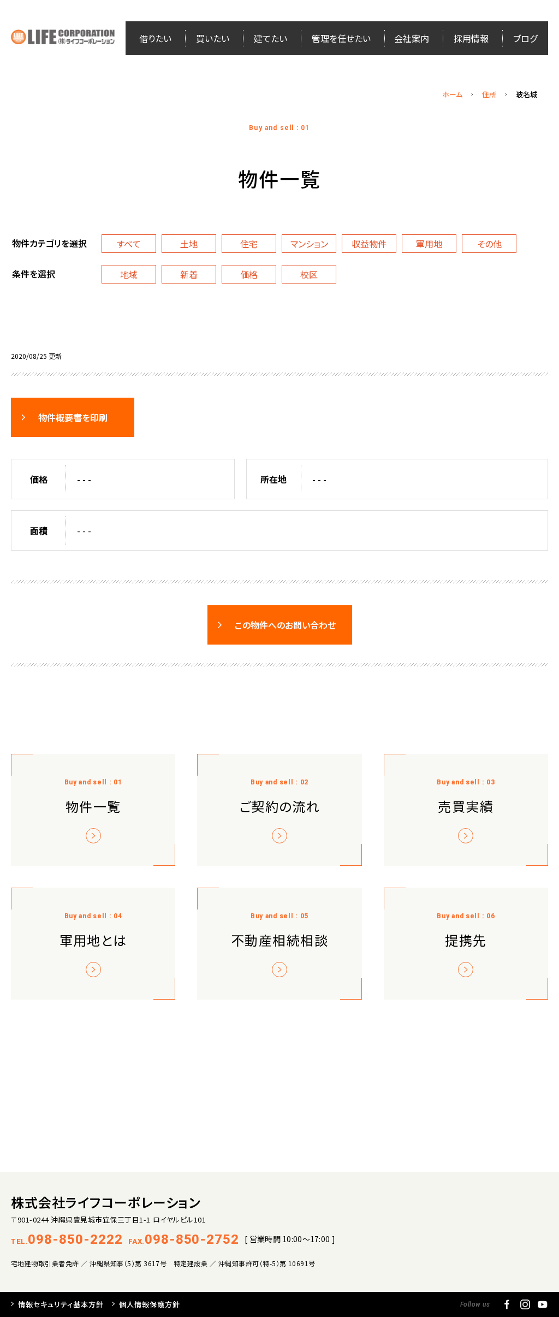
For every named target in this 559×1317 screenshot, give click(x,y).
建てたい (270, 38)
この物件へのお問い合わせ (285, 624)
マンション (309, 243)
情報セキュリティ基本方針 (61, 1304)
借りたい (155, 38)
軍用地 (429, 243)
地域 (129, 274)
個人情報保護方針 (149, 1304)
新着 (189, 274)
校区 (309, 274)
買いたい (212, 38)
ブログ (525, 38)
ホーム (452, 94)
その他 (489, 243)
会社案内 (411, 38)
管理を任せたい (341, 38)
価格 (249, 274)
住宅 (249, 243)
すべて (129, 243)
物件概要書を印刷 (73, 417)
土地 (189, 243)
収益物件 (369, 243)
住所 (489, 94)
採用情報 (471, 38)
